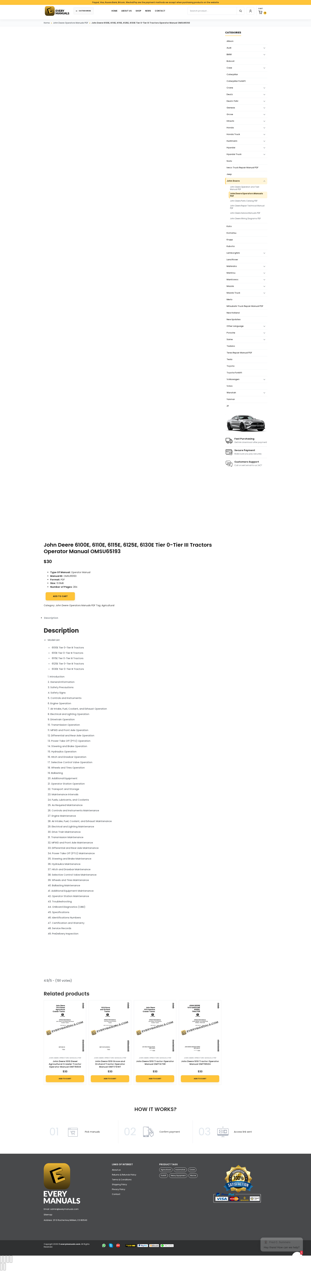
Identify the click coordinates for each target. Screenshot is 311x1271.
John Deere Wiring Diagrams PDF (245, 218)
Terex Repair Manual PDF (239, 352)
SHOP (138, 10)
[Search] (240, 11)
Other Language (235, 326)
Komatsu (231, 233)
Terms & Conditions (122, 1179)
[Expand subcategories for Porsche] (264, 333)
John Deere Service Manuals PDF (245, 213)
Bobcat (231, 61)
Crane (230, 87)
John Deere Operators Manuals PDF (70, 22)
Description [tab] (51, 618)
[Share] (7, 1259)
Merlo (229, 299)
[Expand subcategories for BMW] (264, 54)
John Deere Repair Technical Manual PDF (247, 207)
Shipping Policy (119, 1184)
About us (126, 10)
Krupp (230, 239)
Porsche (231, 332)
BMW (229, 54)
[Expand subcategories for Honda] (264, 127)
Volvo (230, 386)
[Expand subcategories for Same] (264, 339)
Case (229, 67)
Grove (230, 114)
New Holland (233, 312)
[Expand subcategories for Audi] (264, 48)
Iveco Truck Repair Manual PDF (242, 167)
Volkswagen (233, 379)
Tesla (229, 359)
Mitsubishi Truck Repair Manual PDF (245, 306)
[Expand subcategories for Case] (264, 68)
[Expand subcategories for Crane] (264, 88)
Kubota (231, 246)
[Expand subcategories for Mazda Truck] (264, 293)
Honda (230, 127)
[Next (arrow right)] (4, 1266)
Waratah (231, 392)
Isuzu (229, 161)
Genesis (231, 107)
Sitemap (48, 1214)
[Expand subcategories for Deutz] (264, 94)
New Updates (234, 319)
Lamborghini (233, 253)
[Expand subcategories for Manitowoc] (264, 279)
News (148, 10)
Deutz (230, 94)
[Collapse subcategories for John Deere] (264, 181)
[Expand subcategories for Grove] (264, 114)
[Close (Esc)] (11, 1259)
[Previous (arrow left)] (1, 1266)
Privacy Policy (118, 1189)
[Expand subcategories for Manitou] (264, 273)
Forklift (163, 1175)
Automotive (180, 1169)
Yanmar (231, 399)
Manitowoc (232, 279)
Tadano (231, 346)
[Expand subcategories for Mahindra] (264, 266)
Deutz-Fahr (232, 101)
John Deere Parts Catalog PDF (244, 201)
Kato (229, 226)
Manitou (231, 272)
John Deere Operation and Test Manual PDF (244, 188)
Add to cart (60, 596)
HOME (114, 10)
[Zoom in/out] (1, 1259)
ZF (228, 406)
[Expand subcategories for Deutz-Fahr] (264, 101)
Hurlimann (232, 141)
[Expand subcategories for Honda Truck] (264, 134)
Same (230, 339)
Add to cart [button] (65, 1078)
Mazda (230, 286)
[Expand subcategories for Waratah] (264, 392)
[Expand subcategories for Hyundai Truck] (264, 154)
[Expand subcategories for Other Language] (264, 326)
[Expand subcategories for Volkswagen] (264, 379)
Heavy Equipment (178, 1175)
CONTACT (160, 10)
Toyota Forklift (234, 372)
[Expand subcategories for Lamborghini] (264, 253)
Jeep (229, 174)
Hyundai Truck (234, 154)
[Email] (118, 1245)
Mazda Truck (233, 292)
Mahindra (232, 266)
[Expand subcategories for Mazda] (264, 286)
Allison (230, 41)
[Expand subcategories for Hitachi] (264, 121)
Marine (193, 1175)
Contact (116, 1194)
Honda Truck (233, 134)
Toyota (230, 366)
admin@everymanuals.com (64, 1209)
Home (47, 22)
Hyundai (231, 147)
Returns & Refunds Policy (124, 1174)
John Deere (233, 180)
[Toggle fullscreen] (4, 1259)
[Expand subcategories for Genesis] (264, 108)
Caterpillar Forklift (236, 81)
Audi (229, 47)
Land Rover (232, 259)
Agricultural (108, 605)
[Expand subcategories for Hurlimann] (264, 141)
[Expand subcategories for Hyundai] (264, 147)
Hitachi (230, 121)
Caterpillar (232, 74)
